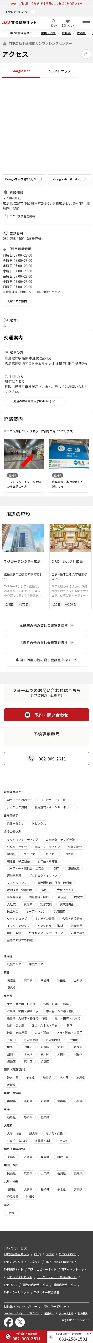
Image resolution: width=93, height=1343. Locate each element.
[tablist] (46, 71)
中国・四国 (48, 33)
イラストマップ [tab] (59, 71)
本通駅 (81, 33)
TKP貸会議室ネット (22, 33)
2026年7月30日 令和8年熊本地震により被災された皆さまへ (47, 3)
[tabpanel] (46, 132)
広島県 (66, 33)
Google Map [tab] (21, 70)
